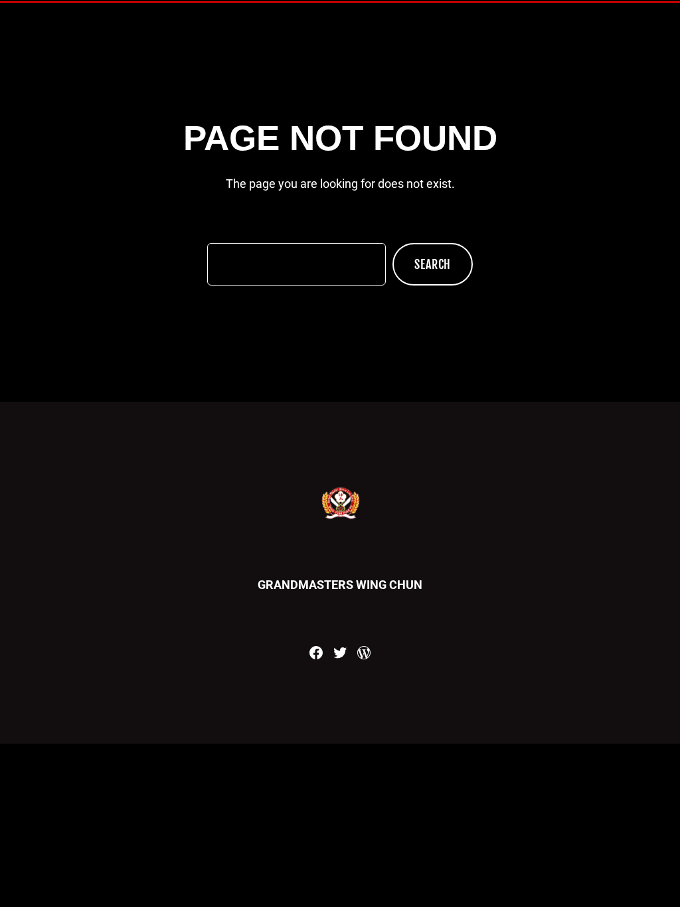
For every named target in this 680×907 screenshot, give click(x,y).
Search (432, 264)
